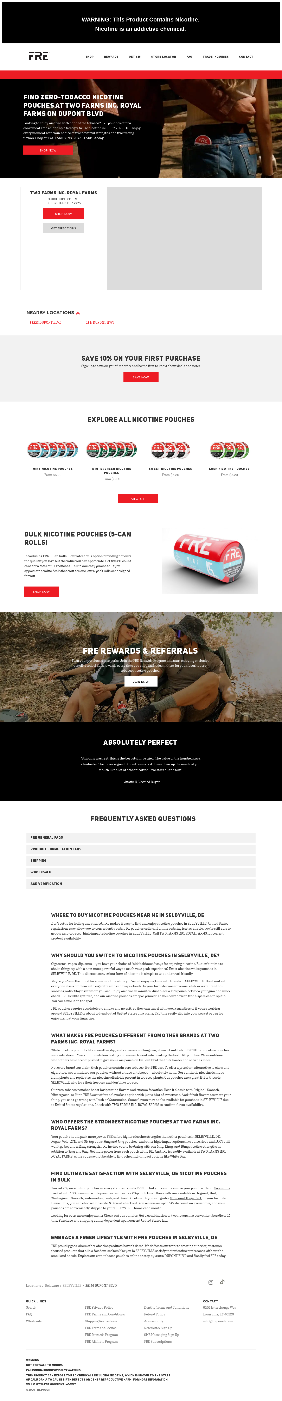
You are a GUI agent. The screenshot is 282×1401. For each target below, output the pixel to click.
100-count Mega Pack (186, 1198)
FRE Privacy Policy (99, 1307)
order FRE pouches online (135, 928)
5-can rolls (222, 1188)
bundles (132, 1215)
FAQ (189, 56)
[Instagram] (210, 1285)
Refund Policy (154, 1314)
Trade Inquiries (216, 56)
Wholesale (34, 1321)
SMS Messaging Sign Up (161, 1335)
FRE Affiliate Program (101, 1341)
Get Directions (63, 228)
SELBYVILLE (72, 1285)
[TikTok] (222, 1285)
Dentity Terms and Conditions (166, 1307)
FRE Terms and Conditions (105, 1314)
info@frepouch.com (218, 1321)
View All (138, 499)
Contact (246, 56)
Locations (33, 1285)
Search (31, 1307)
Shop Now (48, 150)
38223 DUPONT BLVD (46, 322)
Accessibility (154, 1321)
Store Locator (163, 56)
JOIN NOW (141, 682)
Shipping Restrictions (101, 1321)
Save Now (141, 377)
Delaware (52, 1285)
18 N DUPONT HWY (100, 322)
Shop (89, 56)
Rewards (111, 56)
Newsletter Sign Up (158, 1328)
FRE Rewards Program (101, 1335)
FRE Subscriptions (158, 1341)
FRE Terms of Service (100, 1328)
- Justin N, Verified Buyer (141, 782)
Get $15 (135, 56)
